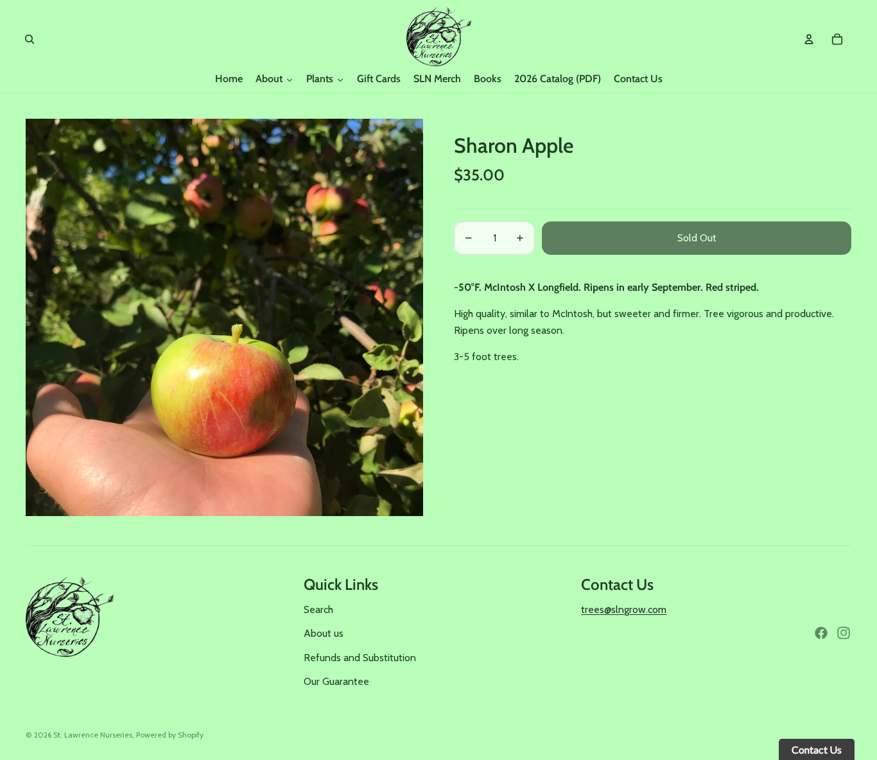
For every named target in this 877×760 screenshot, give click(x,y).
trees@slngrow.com (623, 609)
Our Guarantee (336, 681)
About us (323, 633)
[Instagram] (843, 633)
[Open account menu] (809, 39)
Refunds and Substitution (360, 658)
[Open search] (29, 39)
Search (318, 609)
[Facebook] (821, 633)
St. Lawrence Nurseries (92, 734)
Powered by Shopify (170, 734)
